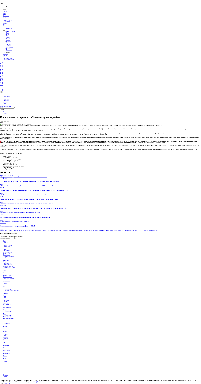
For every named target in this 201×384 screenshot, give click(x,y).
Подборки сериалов (8, 257)
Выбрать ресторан (8, 262)
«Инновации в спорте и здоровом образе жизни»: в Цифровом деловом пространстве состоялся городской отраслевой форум (68, 230)
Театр (7, 33)
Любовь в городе (7, 245)
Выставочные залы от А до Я (11, 290)
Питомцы (8, 41)
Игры (7, 34)
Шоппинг (5, 337)
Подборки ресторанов (9, 267)
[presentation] (1, 92)
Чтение (8, 38)
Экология (8, 45)
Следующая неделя (8, 58)
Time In (8, 37)
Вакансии (5, 377)
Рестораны (6, 16)
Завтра (5, 55)
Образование (9, 35)
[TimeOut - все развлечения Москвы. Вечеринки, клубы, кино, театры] (3, 2)
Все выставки (7, 287)
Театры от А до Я (7, 316)
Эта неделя (6, 56)
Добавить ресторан (8, 266)
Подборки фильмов (8, 256)
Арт (4, 24)
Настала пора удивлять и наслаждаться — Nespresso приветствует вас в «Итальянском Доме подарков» (130, 230)
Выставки (5, 102)
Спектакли (6, 100)
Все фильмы (6, 253)
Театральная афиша (8, 318)
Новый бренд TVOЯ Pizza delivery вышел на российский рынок (17, 230)
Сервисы (5, 338)
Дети (4, 27)
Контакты (9, 50)
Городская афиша (7, 246)
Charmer (7, 383)
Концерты (6, 99)
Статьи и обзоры (7, 252)
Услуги (5, 358)
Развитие (5, 301)
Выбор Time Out (7, 28)
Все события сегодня (5, 106)
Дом (7, 42)
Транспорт (9, 44)
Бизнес (8, 40)
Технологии (9, 47)
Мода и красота (10, 31)
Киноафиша (6, 250)
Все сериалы (6, 255)
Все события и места (8, 59)
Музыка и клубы (7, 20)
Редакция (5, 375)
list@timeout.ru (38, 382)
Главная (5, 112)
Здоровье (5, 26)
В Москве (5, 242)
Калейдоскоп (6, 350)
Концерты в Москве (8, 278)
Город (4, 13)
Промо (8, 48)
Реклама (5, 376)
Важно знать (6, 340)
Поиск (5, 11)
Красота (5, 18)
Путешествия (6, 21)
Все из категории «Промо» (7, 175)
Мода (4, 17)
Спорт (5, 23)
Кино (4, 14)
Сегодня (5, 54)
